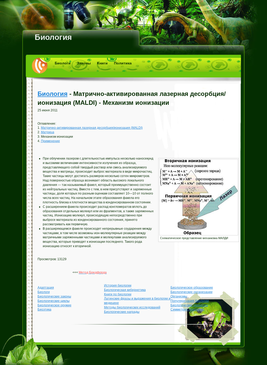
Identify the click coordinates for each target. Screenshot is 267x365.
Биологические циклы (54, 301)
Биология (53, 37)
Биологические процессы (189, 305)
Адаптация (46, 287)
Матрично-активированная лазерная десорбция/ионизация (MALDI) (92, 128)
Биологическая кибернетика (125, 290)
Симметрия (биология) (187, 309)
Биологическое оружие (54, 305)
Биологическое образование (192, 287)
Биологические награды (121, 312)
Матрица (47, 132)
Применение (50, 141)
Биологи (63, 63)
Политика (123, 63)
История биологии (117, 285)
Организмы (179, 296)
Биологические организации (192, 292)
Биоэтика (44, 309)
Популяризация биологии (190, 301)
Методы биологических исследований (132, 307)
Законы (84, 63)
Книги (102, 63)
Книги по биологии (117, 294)
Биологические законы (54, 296)
